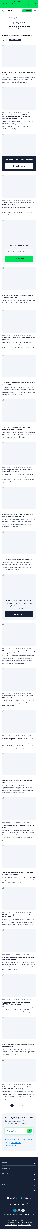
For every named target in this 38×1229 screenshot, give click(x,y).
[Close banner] (35, 4)
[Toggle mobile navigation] (35, 10)
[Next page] (22, 1105)
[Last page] (26, 1105)
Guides (5, 1184)
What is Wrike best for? (13, 1143)
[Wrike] (7, 10)
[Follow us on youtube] (23, 1204)
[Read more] (19, 64)
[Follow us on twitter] (11, 1204)
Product (5, 1162)
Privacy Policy (16, 1223)
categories (14, 40)
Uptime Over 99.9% (27, 1214)
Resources (6, 1173)
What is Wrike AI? (11, 1146)
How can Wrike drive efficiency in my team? (20, 1139)
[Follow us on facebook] (15, 1204)
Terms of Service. (26, 1223)
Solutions (6, 1168)
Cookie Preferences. (11, 1224)
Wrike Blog (11, 18)
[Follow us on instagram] (27, 1204)
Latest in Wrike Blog (10, 1190)
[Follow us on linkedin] (19, 1204)
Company (6, 1179)
